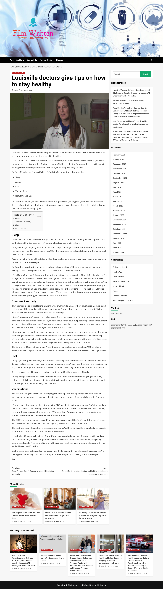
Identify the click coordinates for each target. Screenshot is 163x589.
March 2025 (118, 206)
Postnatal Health (120, 296)
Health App (117, 272)
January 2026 (118, 159)
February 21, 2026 (25, 521)
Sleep (17, 218)
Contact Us (32, 60)
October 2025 (119, 173)
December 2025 (119, 164)
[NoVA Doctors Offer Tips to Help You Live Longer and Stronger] (59, 498)
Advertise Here (17, 60)
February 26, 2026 (83, 573)
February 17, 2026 (92, 521)
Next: (84, 471)
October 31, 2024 (26, 90)
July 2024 (117, 243)
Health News (118, 277)
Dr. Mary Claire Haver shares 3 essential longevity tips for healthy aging (92, 515)
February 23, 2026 (141, 573)
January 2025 (118, 215)
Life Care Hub (117, 313)
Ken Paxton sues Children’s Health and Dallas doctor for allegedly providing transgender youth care (131, 124)
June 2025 (117, 192)
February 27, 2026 (54, 563)
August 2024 (118, 238)
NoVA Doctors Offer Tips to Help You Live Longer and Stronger (58, 515)
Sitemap (59, 60)
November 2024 (119, 224)
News (115, 291)
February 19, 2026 (58, 521)
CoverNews (89, 585)
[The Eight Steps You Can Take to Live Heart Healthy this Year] (26, 498)
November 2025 (119, 169)
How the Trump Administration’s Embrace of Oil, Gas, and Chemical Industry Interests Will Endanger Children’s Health (131, 93)
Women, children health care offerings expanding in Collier (129, 101)
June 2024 (117, 247)
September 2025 (120, 178)
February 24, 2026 (112, 566)
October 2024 (119, 229)
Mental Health (119, 286)
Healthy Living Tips (18, 73)
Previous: (33, 471)
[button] (151, 60)
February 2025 (119, 210)
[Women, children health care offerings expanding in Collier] (52, 544)
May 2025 (117, 196)
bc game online (131, 325)
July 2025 (117, 187)
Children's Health (120, 267)
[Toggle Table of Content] (37, 215)
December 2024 (119, 220)
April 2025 (117, 201)
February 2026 (119, 155)
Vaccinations (20, 228)
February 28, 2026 (25, 568)
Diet (17, 225)
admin (16, 90)
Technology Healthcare (123, 300)
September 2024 (120, 234)
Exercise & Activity (23, 221)
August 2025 (118, 183)
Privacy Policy (46, 60)
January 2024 (118, 252)
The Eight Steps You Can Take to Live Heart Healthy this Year (26, 515)
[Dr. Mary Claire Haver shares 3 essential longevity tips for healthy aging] (93, 498)
